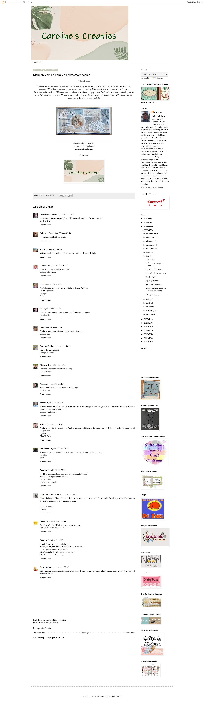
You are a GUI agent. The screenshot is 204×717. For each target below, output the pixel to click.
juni (148, 256)
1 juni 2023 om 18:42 (54, 424)
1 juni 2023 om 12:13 (53, 327)
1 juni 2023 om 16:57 (56, 365)
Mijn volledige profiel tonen (152, 187)
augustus (149, 248)
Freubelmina (45, 567)
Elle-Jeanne (45, 265)
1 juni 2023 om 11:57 (52, 308)
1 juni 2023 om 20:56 (59, 448)
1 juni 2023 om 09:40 (62, 233)
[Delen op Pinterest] (71, 195)
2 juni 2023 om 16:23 (56, 540)
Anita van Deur (46, 233)
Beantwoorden (45, 224)
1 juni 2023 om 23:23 (56, 470)
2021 (146, 322)
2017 (146, 338)
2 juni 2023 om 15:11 (57, 521)
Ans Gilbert (45, 448)
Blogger (119, 696)
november (150, 237)
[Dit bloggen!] (63, 195)
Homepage (37, 62)
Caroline (158, 112)
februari (149, 310)
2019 (146, 330)
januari (149, 314)
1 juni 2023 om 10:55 (53, 284)
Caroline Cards (46, 346)
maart (148, 306)
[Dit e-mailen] (60, 195)
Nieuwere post (39, 632)
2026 (146, 218)
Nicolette (43, 364)
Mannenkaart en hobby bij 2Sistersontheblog (156, 289)
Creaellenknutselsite (48, 214)
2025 (146, 222)
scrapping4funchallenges (84, 145)
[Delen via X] (66, 195)
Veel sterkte (150, 259)
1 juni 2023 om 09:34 (66, 214)
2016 (146, 341)
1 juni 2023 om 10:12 (55, 249)
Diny (42, 327)
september (150, 244)
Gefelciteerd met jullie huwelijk (154, 264)
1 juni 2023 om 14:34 (61, 346)
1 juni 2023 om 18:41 (55, 402)
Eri (41, 308)
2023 (146, 230)
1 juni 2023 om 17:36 (57, 383)
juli (147, 252)
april (148, 303)
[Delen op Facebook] (68, 195)
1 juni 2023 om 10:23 (58, 265)
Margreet (44, 383)
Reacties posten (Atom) (54, 637)
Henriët (43, 402)
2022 (146, 319)
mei (148, 299)
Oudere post (129, 632)
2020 (146, 326)
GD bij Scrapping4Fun (154, 294)
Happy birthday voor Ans (156, 273)
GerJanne (44, 521)
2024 (146, 226)
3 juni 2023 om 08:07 (60, 567)
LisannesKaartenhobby (49, 494)
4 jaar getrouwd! (152, 280)
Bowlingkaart (151, 277)
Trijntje (43, 249)
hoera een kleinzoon (153, 284)
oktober (149, 241)
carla (42, 284)
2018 (146, 334)
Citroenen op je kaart (154, 269)
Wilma (43, 424)
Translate (159, 78)
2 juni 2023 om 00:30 (68, 494)
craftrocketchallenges (83, 148)
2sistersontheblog (91, 86)
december (150, 233)
